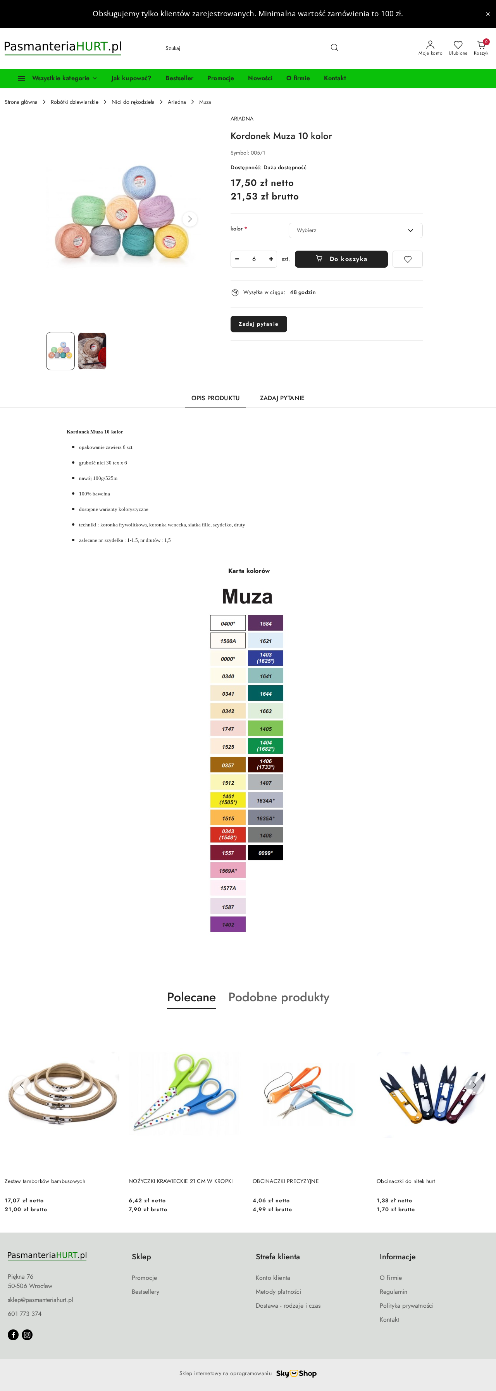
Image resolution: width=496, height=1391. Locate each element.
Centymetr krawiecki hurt (406, 1181)
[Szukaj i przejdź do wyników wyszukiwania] (334, 48)
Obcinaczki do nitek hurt (282, 1181)
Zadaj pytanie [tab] (282, 398)
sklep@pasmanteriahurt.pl (40, 1299)
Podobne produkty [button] (278, 997)
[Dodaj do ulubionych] (408, 259)
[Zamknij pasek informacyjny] (487, 13)
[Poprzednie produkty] (22, 1085)
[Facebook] (13, 1334)
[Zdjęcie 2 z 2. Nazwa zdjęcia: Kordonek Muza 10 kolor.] (92, 351)
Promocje (144, 1277)
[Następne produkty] (474, 1085)
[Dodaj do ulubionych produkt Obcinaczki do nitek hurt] (358, 1027)
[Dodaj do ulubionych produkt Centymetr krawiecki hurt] (482, 1027)
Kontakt (389, 1319)
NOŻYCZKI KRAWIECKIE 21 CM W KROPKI (57, 1181)
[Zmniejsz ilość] (237, 259)
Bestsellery (145, 1291)
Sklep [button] (141, 1256)
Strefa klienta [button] (278, 1256)
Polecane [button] (191, 997)
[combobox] (356, 230)
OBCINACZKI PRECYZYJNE (162, 1181)
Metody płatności (278, 1291)
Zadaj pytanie (259, 324)
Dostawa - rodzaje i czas (288, 1305)
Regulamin (393, 1291)
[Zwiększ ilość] (271, 259)
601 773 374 (24, 1313)
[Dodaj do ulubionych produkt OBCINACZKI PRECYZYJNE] (234, 1027)
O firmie (391, 1277)
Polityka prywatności (407, 1305)
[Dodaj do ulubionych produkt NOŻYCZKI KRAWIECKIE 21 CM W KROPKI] (110, 1027)
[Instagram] (27, 1334)
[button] (190, 219)
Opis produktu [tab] (215, 398)
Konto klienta (273, 1277)
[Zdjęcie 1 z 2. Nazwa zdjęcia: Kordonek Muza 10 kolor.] (60, 351)
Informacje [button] (398, 1256)
